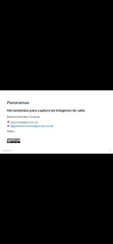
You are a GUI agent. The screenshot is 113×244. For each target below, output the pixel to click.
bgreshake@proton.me (24, 122)
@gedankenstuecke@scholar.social (32, 125)
